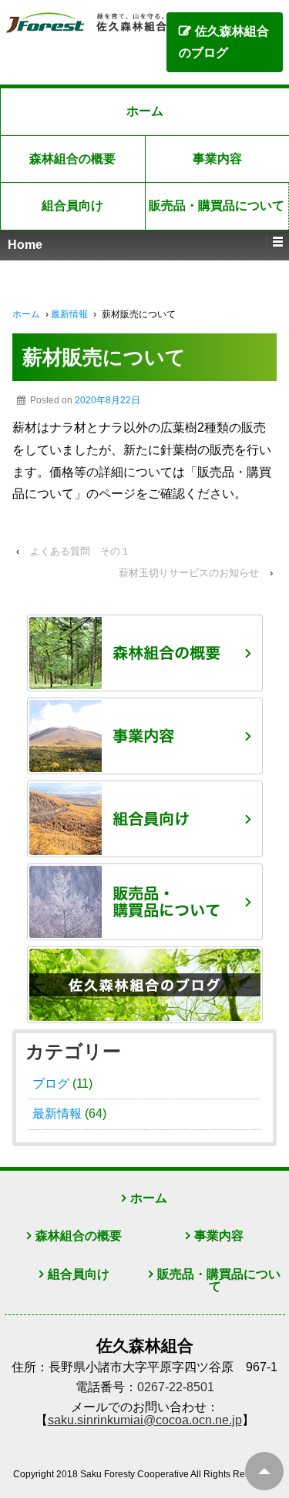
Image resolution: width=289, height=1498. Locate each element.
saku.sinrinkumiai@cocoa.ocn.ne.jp (145, 1420)
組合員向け (72, 205)
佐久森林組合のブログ (224, 42)
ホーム (144, 111)
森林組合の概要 (72, 158)
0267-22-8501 (175, 1387)
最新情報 (69, 314)
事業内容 (219, 1235)
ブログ (50, 1083)
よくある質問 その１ (80, 551)
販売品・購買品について (219, 1281)
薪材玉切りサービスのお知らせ (189, 572)
